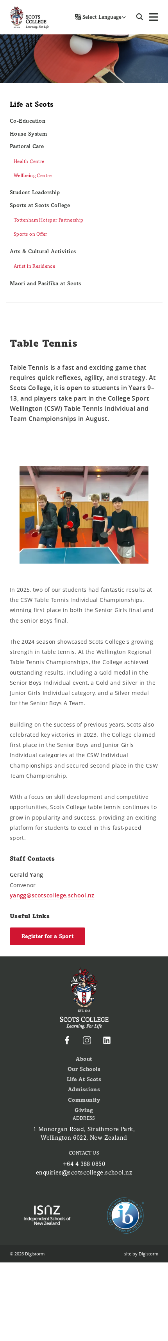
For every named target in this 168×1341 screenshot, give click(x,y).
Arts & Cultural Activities (43, 251)
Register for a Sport (47, 936)
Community (84, 1100)
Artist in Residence (34, 266)
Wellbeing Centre (33, 175)
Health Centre (29, 161)
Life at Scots (32, 104)
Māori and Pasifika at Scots (45, 283)
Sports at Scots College (40, 205)
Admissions (84, 1089)
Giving (84, 1110)
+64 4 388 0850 (84, 1163)
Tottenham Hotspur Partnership (49, 220)
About (84, 1059)
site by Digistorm (141, 1254)
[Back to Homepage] (29, 17)
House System (28, 134)
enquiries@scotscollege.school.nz (84, 1172)
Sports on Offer (30, 234)
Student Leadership (35, 192)
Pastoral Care (27, 146)
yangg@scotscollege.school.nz (52, 895)
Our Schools (84, 1069)
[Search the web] (139, 17)
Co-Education (27, 121)
